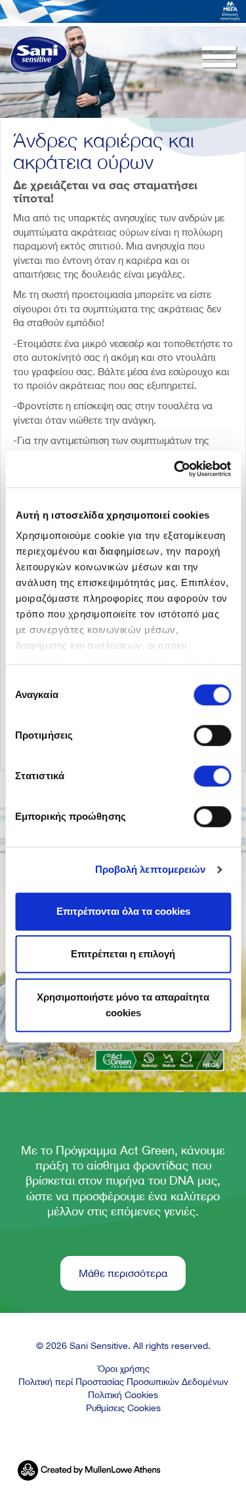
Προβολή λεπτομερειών (150, 869)
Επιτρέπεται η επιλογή (123, 953)
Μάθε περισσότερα (123, 1273)
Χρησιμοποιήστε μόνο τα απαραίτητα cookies (123, 1004)
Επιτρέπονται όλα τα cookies (123, 911)
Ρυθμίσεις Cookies (123, 1408)
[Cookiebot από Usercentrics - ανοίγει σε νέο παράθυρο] (175, 468)
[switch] (212, 735)
